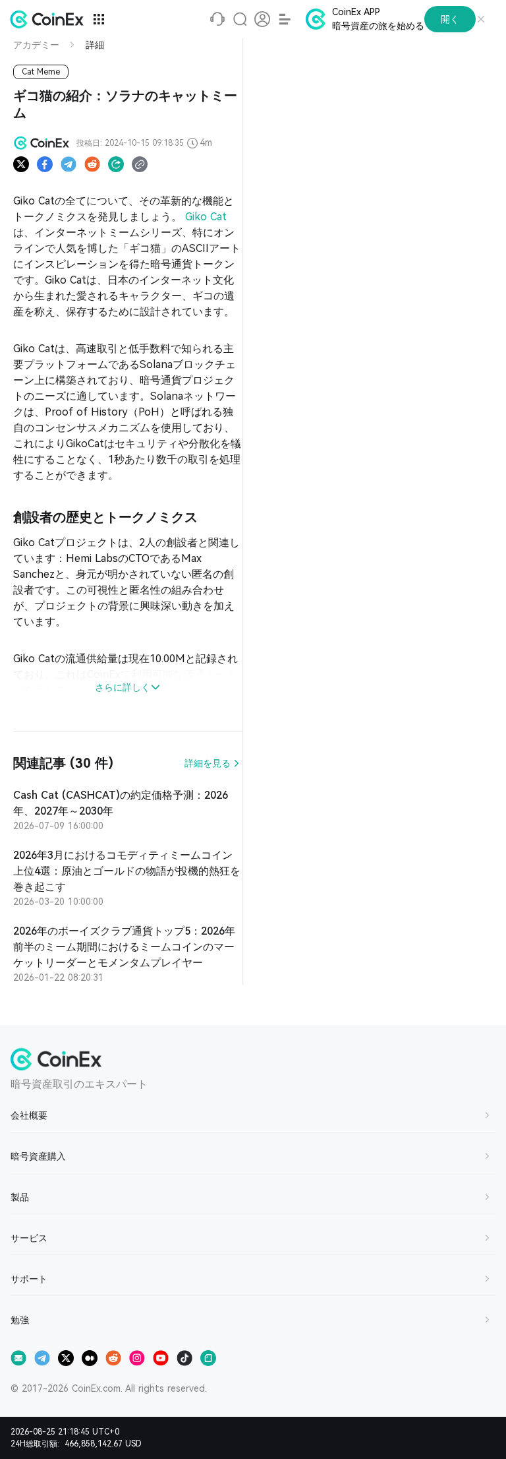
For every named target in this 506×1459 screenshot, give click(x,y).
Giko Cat (206, 216)
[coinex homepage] (50, 19)
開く (450, 19)
